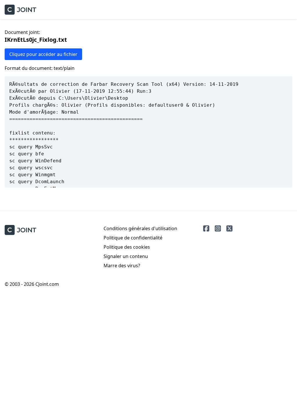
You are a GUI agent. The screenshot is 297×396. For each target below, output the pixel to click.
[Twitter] (229, 228)
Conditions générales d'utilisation (140, 228)
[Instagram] (217, 228)
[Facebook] (206, 228)
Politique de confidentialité (133, 238)
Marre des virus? (122, 265)
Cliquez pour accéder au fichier (43, 54)
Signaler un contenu (126, 256)
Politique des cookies (127, 247)
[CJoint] (20, 230)
